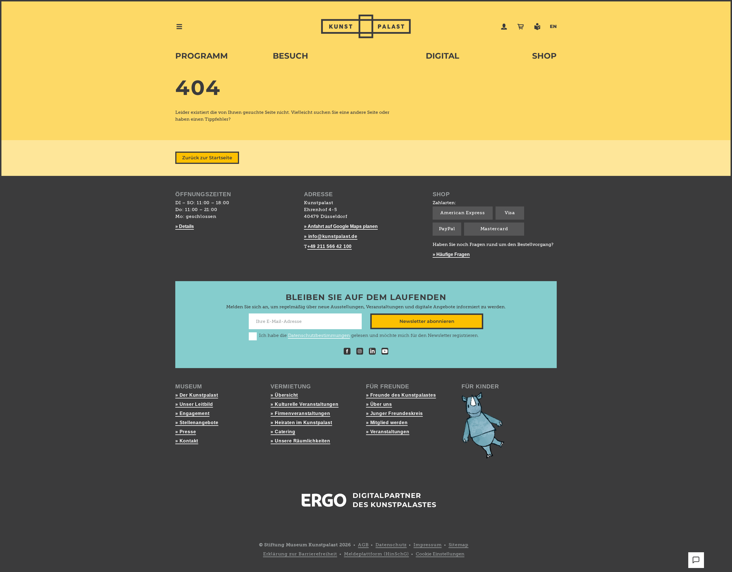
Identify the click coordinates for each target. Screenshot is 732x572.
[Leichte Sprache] (537, 27)
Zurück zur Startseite (207, 157)
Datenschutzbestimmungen (319, 335)
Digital (442, 56)
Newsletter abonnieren (426, 321)
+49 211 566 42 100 (329, 246)
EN (553, 26)
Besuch (290, 56)
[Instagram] (359, 352)
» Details (184, 226)
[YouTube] (384, 352)
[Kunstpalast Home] (366, 26)
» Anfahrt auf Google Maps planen (341, 226)
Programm (201, 56)
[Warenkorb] (521, 27)
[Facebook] (347, 352)
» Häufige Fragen (451, 254)
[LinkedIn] (372, 352)
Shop (544, 56)
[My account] (504, 27)
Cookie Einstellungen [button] (440, 554)
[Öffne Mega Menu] (179, 27)
